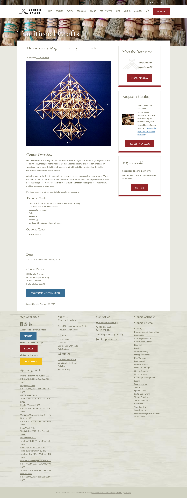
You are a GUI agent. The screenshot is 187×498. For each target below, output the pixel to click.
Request (28, 348)
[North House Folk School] (30, 12)
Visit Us (127, 11)
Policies (61, 366)
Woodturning (140, 410)
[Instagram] (25, 324)
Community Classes (143, 341)
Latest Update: (40, 304)
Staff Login (127, 493)
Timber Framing (141, 397)
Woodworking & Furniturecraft (147, 413)
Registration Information (46, 293)
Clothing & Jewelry (142, 338)
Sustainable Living (142, 394)
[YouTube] (30, 324)
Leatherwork (139, 361)
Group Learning (141, 351)
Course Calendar (144, 317)
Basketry (138, 328)
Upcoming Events (30, 370)
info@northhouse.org (108, 322)
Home (49, 11)
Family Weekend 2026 (30, 405)
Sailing (137, 381)
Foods (137, 348)
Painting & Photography (144, 377)
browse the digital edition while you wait (147, 131)
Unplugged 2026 (27, 385)
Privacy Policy (64, 369)
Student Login (157, 2)
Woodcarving (140, 407)
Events (70, 11)
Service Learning (141, 384)
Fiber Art (138, 345)
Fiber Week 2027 (27, 428)
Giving (93, 11)
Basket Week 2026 (28, 395)
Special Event (140, 390)
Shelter (137, 387)
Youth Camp (139, 416)
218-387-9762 (104, 330)
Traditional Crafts (142, 400)
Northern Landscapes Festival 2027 (35, 460)
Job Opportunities (107, 339)
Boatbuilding (140, 335)
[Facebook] (21, 324)
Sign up (28, 336)
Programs (81, 11)
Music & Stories (141, 364)
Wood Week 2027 (28, 437)
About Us (138, 11)
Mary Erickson (42, 57)
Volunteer (138, 403)
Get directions (63, 349)
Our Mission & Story (67, 359)
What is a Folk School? (67, 363)
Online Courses (141, 371)
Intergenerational (142, 354)
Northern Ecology (142, 367)
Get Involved (106, 11)
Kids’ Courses (140, 358)
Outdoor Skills (140, 374)
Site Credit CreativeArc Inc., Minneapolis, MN (107, 493)
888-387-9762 (104, 327)
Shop (118, 11)
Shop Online (31, 361)
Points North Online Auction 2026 (35, 375)
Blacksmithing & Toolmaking (146, 332)
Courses (59, 11)
